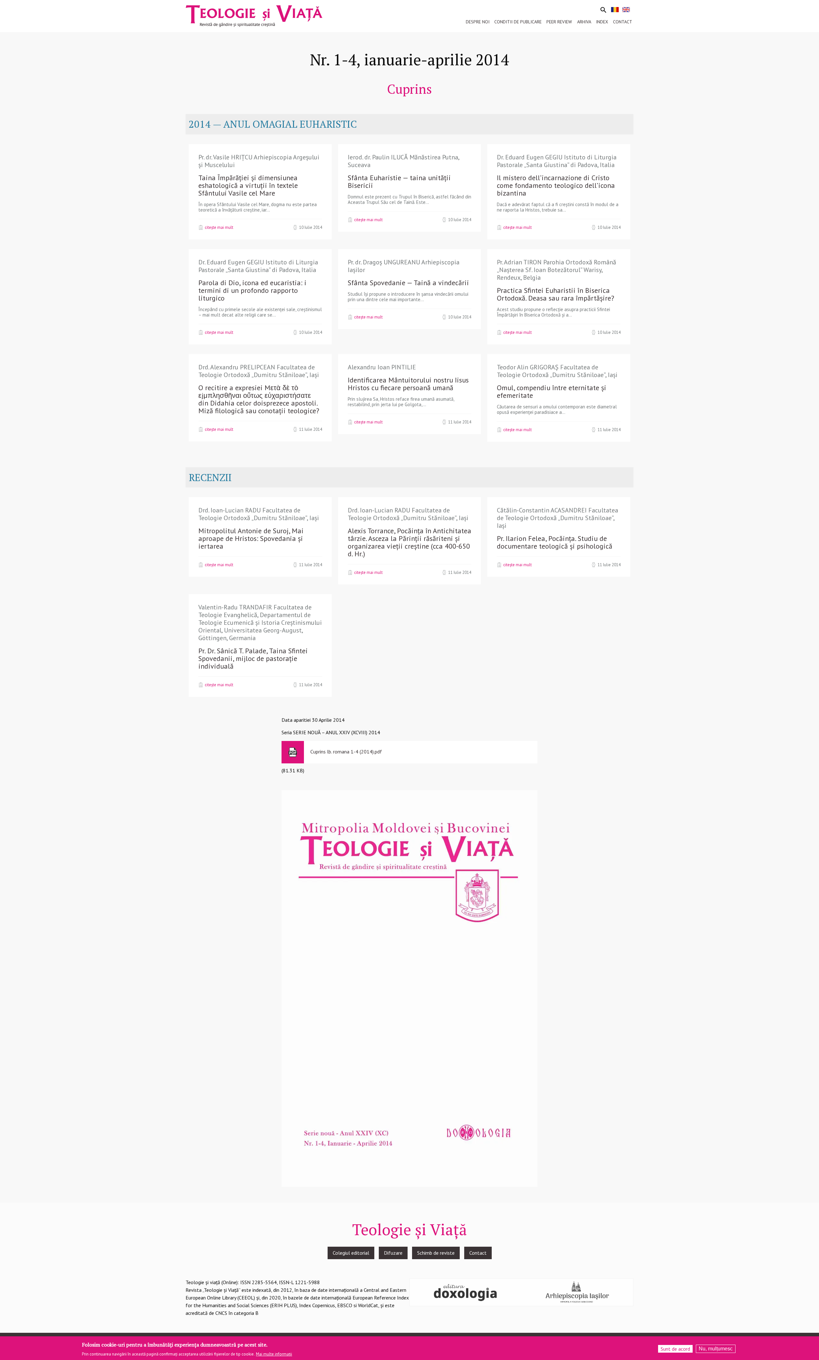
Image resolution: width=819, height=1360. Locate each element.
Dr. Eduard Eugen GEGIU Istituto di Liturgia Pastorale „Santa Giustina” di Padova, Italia (556, 161)
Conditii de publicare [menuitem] (518, 22)
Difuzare (393, 1253)
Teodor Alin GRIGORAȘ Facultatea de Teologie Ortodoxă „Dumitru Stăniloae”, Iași (557, 371)
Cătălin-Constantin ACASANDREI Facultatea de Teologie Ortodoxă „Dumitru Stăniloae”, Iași (557, 518)
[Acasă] (254, 15)
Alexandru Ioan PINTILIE (382, 367)
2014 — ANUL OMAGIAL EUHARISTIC (273, 124)
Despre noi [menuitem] (477, 22)
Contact (478, 1253)
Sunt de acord (675, 1349)
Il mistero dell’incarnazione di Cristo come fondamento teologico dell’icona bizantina (556, 185)
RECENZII (210, 477)
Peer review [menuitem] (559, 22)
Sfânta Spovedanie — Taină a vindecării (408, 282)
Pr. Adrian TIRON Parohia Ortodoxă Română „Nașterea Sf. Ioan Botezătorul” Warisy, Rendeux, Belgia (556, 270)
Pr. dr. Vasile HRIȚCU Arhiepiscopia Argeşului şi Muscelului (258, 161)
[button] (409, 988)
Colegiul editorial (351, 1253)
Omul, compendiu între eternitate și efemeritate (551, 391)
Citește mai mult (219, 227)
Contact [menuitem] (622, 22)
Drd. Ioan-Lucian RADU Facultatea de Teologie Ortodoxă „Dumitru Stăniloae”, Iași (258, 514)
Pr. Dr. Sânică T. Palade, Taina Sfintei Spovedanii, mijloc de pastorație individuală (253, 658)
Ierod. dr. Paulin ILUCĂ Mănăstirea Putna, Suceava (403, 161)
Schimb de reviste (436, 1253)
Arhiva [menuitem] (584, 22)
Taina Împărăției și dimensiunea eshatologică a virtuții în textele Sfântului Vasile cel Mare (248, 185)
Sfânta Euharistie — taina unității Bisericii (399, 181)
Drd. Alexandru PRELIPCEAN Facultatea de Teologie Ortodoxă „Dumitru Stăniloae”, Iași (258, 371)
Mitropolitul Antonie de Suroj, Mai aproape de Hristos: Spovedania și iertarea (251, 538)
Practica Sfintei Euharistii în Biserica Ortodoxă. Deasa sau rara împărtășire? (555, 294)
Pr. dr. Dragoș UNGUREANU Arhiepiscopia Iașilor (403, 266)
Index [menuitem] (602, 22)
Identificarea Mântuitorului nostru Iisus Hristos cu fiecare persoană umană (408, 383)
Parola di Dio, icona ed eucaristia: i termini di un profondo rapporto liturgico (252, 290)
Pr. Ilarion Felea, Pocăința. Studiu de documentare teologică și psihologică (554, 542)
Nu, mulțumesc (716, 1348)
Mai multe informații (274, 1354)
